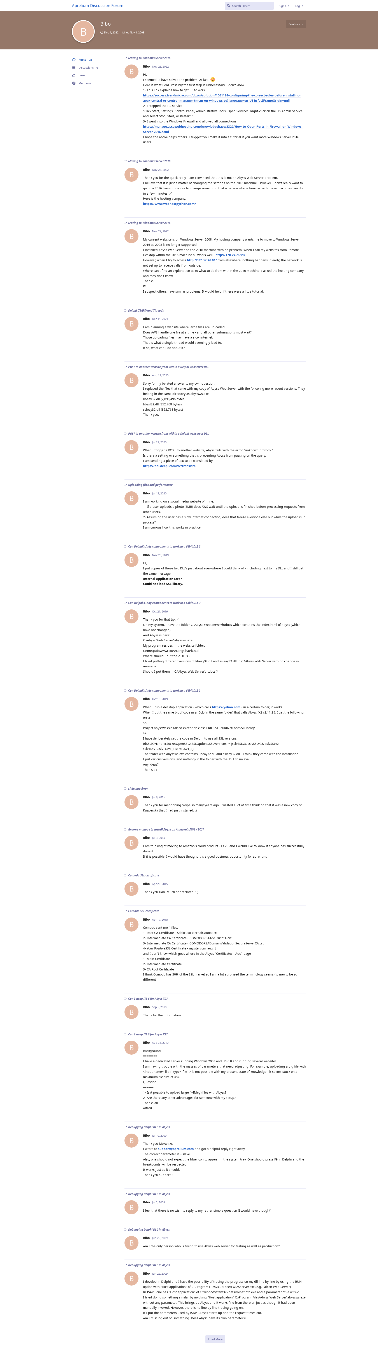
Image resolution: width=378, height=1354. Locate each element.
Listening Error (138, 788)
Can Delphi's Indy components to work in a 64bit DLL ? (164, 546)
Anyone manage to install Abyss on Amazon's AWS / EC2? (166, 829)
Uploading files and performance (150, 485)
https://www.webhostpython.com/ (169, 204)
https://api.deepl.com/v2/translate (169, 466)
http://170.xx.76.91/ (230, 255)
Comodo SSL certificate (143, 875)
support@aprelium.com (176, 1149)
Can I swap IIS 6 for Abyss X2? (148, 999)
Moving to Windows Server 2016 (149, 58)
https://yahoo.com (226, 707)
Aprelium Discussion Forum (97, 5)
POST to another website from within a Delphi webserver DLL (168, 367)
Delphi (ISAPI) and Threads (146, 310)
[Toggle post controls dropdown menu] (302, 148)
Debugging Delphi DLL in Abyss (149, 1127)
